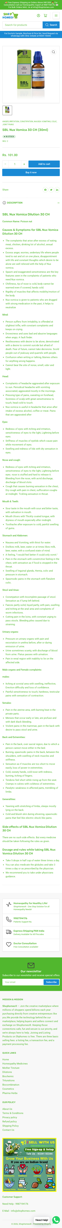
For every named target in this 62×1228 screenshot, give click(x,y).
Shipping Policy (10, 1125)
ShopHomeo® (25, 1224)
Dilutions (7, 1072)
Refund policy (9, 1121)
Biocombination (10, 1084)
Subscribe (51, 982)
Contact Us (8, 1130)
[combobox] (31, 24)
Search (53, 24)
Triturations (8, 1080)
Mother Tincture (10, 1068)
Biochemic (8, 1076)
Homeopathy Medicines (15, 1063)
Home (5, 1059)
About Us (7, 1109)
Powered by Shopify (42, 1224)
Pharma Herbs (9, 1093)
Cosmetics (8, 1088)
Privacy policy (9, 1117)
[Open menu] (56, 15)
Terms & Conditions (12, 1113)
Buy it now (31, 172)
